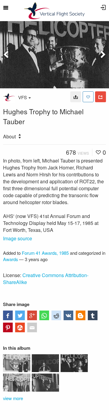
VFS (22, 97)
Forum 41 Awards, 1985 (45, 253)
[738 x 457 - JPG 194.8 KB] (75, 96)
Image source (17, 238)
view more (13, 398)
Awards (10, 259)
